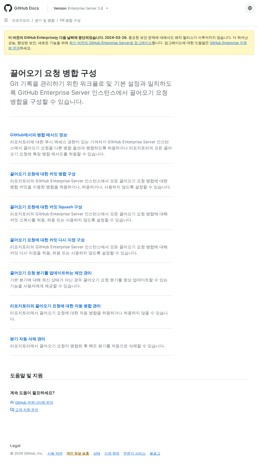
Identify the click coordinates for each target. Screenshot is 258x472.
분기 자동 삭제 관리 (27, 338)
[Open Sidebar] (6, 20)
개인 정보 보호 (78, 453)
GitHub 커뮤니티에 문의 (34, 402)
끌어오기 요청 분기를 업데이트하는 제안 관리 (51, 272)
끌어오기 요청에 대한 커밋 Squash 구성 (46, 206)
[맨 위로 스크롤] (247, 461)
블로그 (155, 453)
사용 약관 (54, 453)
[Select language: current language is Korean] (250, 8)
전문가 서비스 (134, 453)
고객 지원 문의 (26, 410)
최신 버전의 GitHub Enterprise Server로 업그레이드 (110, 43)
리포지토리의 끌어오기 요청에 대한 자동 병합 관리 (55, 305)
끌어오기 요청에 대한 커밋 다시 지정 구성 (47, 239)
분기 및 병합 (45, 20)
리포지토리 (21, 20)
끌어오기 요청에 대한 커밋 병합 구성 (43, 173)
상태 (96, 453)
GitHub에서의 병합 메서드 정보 (38, 134)
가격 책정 (111, 453)
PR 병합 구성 (70, 20)
